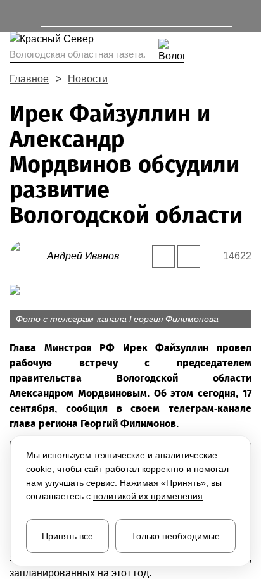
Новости (88, 78)
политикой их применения (148, 496)
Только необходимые (175, 536)
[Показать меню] (16, 16)
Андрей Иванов (83, 256)
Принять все (67, 536)
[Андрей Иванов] (28, 255)
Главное (29, 78)
